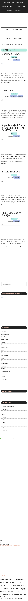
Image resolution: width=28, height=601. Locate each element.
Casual (3, 342)
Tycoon (3, 376)
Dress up (3, 344)
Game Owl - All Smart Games (14, 19)
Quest (3, 422)
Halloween (4, 433)
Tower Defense (5, 374)
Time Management (5, 371)
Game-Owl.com (18, 598)
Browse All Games (4, 544)
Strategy (3, 368)
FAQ (1, 542)
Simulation (20, 96)
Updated (4, 411)
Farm (3, 427)
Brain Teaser (4, 337)
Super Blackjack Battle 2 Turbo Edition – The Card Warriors (13, 128)
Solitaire (4, 419)
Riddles (4, 417)
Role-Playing (4, 363)
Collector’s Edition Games (8, 406)
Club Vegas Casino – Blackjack (12, 214)
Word (2, 382)
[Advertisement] (14, 268)
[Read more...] (6, 82)
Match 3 (3, 358)
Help (1, 540)
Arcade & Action (5, 334)
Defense (4, 425)
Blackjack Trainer (10, 53)
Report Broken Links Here (7, 395)
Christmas (4, 430)
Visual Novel (4, 379)
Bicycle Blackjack (10, 171)
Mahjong (3, 352)
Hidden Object (4, 347)
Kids (2, 350)
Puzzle (3, 360)
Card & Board (17, 59)
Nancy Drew (5, 409)
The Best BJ (7, 90)
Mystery (4, 414)
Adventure (3, 331)
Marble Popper (5, 355)
